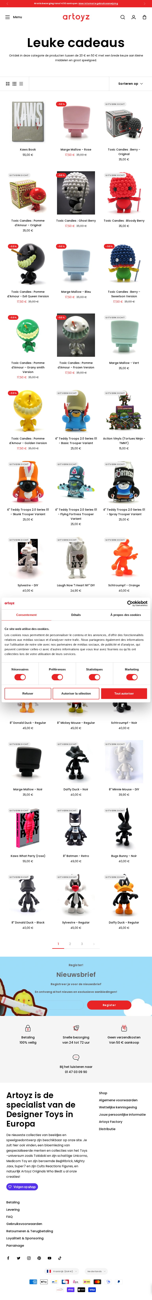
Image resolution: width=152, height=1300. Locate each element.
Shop (103, 1093)
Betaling (13, 1202)
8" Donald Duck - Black (28, 922)
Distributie (107, 1129)
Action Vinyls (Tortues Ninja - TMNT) (124, 441)
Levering (13, 1209)
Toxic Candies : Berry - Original (124, 152)
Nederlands (94, 1271)
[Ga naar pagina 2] (94, 944)
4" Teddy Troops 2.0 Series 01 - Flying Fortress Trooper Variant (76, 514)
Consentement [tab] (26, 615)
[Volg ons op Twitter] (19, 1258)
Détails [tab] (76, 615)
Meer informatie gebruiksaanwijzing (98, 3)
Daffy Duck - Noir (76, 789)
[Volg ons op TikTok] (60, 1258)
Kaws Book (28, 150)
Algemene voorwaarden (118, 1100)
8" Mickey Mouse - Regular (76, 723)
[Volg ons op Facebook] (8, 1258)
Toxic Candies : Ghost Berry (76, 221)
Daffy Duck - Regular (124, 922)
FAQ (9, 1216)
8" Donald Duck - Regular (28, 723)
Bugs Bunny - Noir (124, 856)
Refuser (27, 693)
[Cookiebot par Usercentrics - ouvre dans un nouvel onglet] (130, 603)
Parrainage (15, 1245)
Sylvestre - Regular (76, 922)
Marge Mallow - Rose (76, 150)
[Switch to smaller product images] (14, 84)
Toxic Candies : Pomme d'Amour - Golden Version (28, 441)
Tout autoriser (124, 693)
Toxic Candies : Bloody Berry (124, 221)
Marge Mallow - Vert (124, 363)
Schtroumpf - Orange (124, 585)
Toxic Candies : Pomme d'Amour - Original (28, 223)
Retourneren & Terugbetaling (29, 1231)
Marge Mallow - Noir (28, 789)
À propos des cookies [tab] (125, 615)
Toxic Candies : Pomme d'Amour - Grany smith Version (28, 367)
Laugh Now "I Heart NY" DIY (76, 585)
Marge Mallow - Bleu (76, 292)
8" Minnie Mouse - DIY (124, 789)
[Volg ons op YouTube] (49, 1258)
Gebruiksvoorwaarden (24, 1224)
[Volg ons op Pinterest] (39, 1258)
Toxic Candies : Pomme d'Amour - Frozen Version (76, 365)
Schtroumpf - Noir (124, 723)
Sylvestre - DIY (28, 585)
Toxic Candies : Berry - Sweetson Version (124, 294)
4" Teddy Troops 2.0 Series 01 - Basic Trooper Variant (76, 441)
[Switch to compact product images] (21, 84)
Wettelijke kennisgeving (118, 1107)
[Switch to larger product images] (8, 84)
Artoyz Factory (110, 1121)
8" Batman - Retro (76, 856)
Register (109, 1005)
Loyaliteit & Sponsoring (25, 1238)
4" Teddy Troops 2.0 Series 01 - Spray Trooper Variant (124, 512)
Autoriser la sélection (76, 693)
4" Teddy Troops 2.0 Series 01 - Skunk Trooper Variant (28, 512)
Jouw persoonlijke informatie (122, 1114)
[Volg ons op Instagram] (29, 1258)
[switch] (57, 677)
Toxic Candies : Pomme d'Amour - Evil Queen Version (28, 294)
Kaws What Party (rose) (28, 856)
